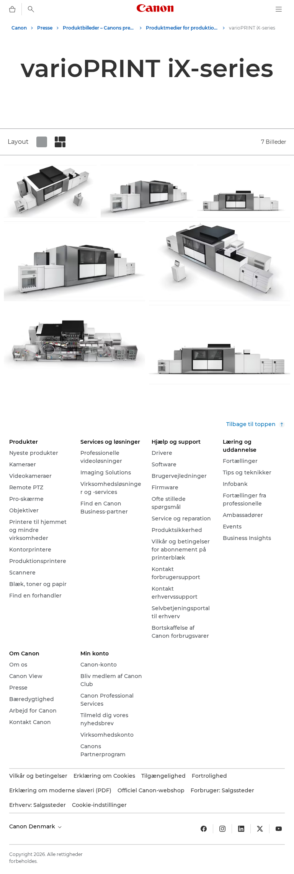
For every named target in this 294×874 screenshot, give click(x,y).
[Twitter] (260, 829)
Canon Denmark (33, 826)
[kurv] (12, 9)
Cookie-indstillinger (99, 805)
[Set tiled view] (41, 142)
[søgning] (31, 9)
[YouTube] (279, 829)
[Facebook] (204, 829)
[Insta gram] (222, 829)
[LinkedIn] (241, 829)
